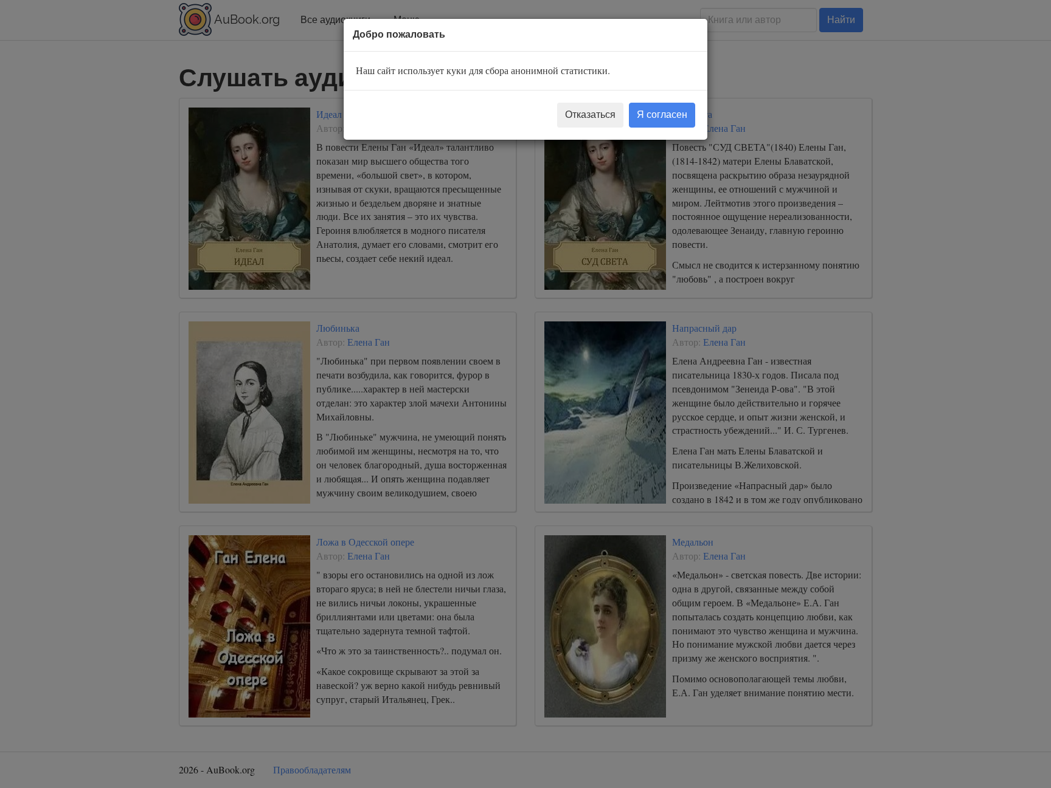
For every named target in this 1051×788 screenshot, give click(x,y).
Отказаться (590, 114)
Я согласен (662, 114)
